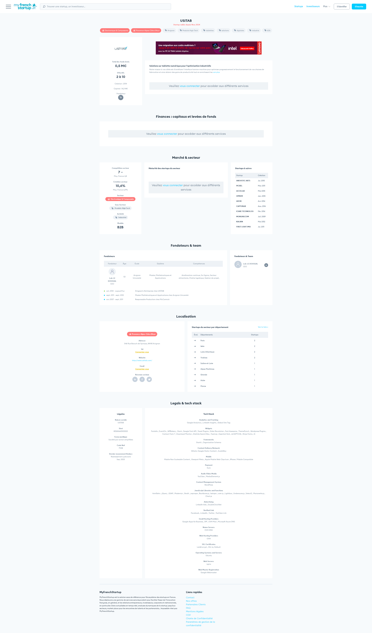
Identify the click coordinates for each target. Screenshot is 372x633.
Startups (298, 6)
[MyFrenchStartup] (25, 8)
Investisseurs (313, 6)
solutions (225, 30)
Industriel (122, 217)
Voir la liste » (263, 327)
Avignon (171, 30)
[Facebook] (142, 379)
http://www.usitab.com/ (142, 360)
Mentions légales (195, 611)
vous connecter (190, 86)
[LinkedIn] (135, 379)
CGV (188, 615)
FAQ (188, 608)
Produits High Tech (190, 30)
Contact (190, 597)
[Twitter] (149, 379)
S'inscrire (359, 6)
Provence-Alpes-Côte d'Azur (148, 30)
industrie (255, 30)
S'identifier (342, 6)
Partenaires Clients (196, 604)
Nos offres (191, 601)
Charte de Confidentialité (199, 618)
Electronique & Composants (116, 30)
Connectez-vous (142, 352)
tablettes (210, 30)
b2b (268, 30)
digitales (240, 30)
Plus (325, 6)
